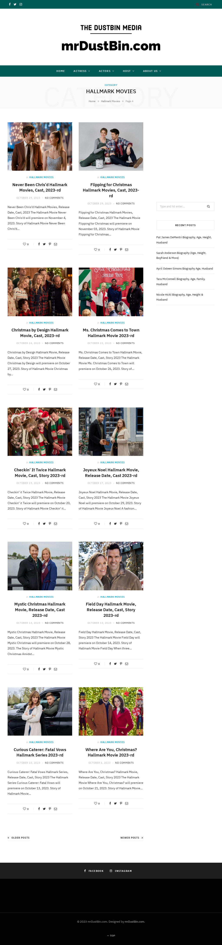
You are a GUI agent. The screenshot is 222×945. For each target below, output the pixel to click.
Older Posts (20, 837)
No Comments (54, 197)
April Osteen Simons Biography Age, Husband (184, 268)
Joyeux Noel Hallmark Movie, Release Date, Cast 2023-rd (111, 472)
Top (112, 935)
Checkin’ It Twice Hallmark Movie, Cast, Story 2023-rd (40, 472)
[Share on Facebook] (39, 244)
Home (60, 71)
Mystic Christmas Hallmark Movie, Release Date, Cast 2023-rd (39, 609)
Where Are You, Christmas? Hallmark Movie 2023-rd (111, 752)
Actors (104, 71)
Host (127, 71)
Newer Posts (130, 837)
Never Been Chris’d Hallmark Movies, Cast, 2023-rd (39, 187)
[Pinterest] (50, 244)
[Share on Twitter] (44, 244)
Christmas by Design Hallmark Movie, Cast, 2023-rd (40, 332)
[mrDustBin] (111, 37)
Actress (80, 71)
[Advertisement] (185, 149)
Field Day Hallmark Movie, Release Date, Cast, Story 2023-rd (111, 609)
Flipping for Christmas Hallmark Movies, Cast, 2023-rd (111, 190)
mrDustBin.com (134, 921)
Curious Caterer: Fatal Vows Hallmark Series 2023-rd (40, 752)
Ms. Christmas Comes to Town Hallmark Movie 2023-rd (111, 332)
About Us (150, 71)
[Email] (55, 244)
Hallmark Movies (110, 101)
